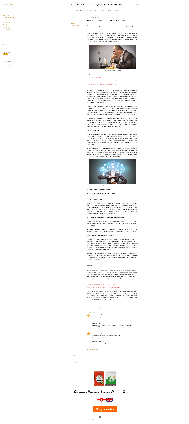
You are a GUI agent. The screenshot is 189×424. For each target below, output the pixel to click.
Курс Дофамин (7, 27)
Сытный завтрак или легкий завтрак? (104, 287)
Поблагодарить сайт (8, 17)
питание (73, 23)
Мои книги (6, 15)
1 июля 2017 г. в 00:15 (96, 319)
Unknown (94, 314)
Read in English (7, 7)
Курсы (89, 10)
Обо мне (95, 10)
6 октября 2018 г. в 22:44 (97, 337)
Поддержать (114, 10)
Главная (79, 10)
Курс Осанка (6, 29)
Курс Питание (6, 22)
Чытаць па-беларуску (8, 4)
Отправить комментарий (93, 349)
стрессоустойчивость (76, 25)
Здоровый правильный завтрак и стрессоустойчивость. (102, 284)
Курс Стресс (6, 20)
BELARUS (101, 10)
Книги (84, 10)
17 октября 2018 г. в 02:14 (97, 345)
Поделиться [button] (74, 17)
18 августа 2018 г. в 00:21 (97, 328)
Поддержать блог (105, 409)
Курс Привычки (7, 24)
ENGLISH (106, 10)
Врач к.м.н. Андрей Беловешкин (99, 4)
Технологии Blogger (106, 417)
